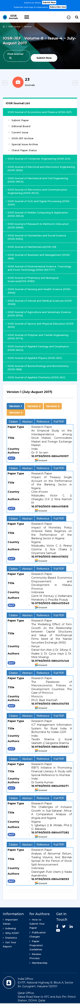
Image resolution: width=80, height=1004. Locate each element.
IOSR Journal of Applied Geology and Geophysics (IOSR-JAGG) (38, 348)
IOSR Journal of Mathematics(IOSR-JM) (32, 246)
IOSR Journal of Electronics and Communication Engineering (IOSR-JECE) (37, 191)
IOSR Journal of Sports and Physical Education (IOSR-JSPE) (41, 325)
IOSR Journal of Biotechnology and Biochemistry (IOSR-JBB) (38, 367)
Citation (13, 421)
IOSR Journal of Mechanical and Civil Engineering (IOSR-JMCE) (38, 180)
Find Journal (15, 54)
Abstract (27, 421)
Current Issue (20, 132)
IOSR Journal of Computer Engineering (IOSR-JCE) (39, 158)
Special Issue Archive (25, 144)
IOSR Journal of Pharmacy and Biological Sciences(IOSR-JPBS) (33, 279)
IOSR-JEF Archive (22, 138)
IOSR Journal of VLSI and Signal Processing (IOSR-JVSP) (39, 203)
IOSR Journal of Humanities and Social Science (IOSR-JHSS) (37, 237)
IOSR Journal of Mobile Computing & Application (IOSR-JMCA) (38, 214)
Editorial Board (21, 126)
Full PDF (59, 421)
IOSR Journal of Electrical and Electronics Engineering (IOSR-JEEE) (41, 168)
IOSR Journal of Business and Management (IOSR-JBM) (39, 256)
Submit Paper (20, 120)
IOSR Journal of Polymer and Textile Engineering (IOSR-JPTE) (38, 336)
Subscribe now (58, 7)
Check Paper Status (24, 150)
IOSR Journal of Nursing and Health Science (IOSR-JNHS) (39, 291)
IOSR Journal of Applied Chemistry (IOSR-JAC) (36, 377)
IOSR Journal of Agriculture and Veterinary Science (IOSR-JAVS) (39, 314)
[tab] (40, 394)
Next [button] (69, 83)
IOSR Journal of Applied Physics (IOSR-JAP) (35, 357)
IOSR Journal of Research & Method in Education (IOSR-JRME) (38, 225)
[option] (40, 4)
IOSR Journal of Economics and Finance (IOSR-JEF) (39, 112)
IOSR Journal (14, 26)
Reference (43, 421)
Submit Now (49, 2)
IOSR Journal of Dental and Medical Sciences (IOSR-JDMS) (40, 302)
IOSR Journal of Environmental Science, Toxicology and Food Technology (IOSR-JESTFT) (39, 268)
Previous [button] (11, 83)
